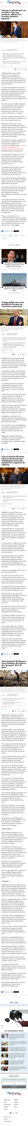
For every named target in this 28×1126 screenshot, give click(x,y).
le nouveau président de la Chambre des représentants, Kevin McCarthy (13, 147)
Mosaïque (16, 1104)
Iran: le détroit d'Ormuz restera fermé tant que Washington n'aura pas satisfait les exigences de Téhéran (13, 460)
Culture (6, 1109)
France (5, 1102)
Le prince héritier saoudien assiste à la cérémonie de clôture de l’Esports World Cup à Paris (17, 1036)
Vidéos (15, 1107)
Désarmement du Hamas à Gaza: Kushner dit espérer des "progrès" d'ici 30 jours (13, 664)
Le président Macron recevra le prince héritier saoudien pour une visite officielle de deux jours (17, 1056)
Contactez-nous (7, 1117)
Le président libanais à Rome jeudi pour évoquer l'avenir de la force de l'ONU (17, 1068)
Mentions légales (7, 1121)
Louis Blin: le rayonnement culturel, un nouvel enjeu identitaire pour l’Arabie (16, 1062)
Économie (6, 1107)
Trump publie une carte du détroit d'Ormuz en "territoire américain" (12, 304)
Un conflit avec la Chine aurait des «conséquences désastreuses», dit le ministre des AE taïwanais (14, 264)
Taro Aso (16, 235)
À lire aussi (14, 244)
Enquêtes (16, 1100)
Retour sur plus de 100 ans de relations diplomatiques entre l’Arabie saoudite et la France (17, 1049)
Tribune (16, 1102)
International (7, 1104)
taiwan (10, 235)
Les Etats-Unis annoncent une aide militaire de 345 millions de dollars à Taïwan (14, 288)
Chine (4, 238)
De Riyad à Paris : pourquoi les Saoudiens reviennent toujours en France (18, 1043)
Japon (22, 235)
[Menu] (1, 2)
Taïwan (21, 154)
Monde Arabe (7, 1100)
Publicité (6, 1119)
